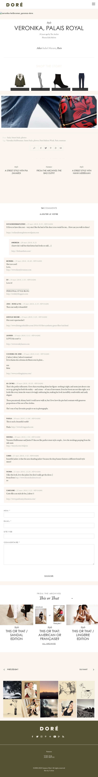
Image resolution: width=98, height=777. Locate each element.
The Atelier (54, 34)
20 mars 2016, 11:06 (22, 419)
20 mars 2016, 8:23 (29, 243)
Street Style (16, 138)
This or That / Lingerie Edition (83, 635)
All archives (49, 644)
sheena (9, 437)
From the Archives (49, 593)
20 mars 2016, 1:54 (22, 437)
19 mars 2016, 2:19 (31, 304)
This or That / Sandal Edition (17, 635)
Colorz (51, 771)
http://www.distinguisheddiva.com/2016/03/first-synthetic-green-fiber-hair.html (37, 326)
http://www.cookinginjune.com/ (19, 374)
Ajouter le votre (49, 214)
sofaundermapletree (15, 224)
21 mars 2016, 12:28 (22, 472)
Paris (56, 141)
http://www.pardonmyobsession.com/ (21, 499)
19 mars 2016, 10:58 (24, 384)
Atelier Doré (14, 4)
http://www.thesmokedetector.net (28, 478)
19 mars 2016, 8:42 (31, 354)
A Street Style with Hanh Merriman (81, 171)
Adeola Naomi (13, 317)
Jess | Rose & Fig (13, 304)
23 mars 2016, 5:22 (24, 491)
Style (9, 138)
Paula (9, 418)
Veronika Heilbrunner (14, 141)
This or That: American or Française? (49, 635)
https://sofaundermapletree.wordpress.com (22, 233)
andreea (15, 243)
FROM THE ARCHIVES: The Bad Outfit (49, 171)
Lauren (9, 335)
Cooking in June (14, 354)
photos (23, 138)
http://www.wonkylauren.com (17, 344)
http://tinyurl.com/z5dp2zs (17, 446)
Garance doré (49, 728)
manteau (62, 141)
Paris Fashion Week (47, 141)
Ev (7, 280)
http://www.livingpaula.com (22, 427)
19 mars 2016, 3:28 (29, 317)
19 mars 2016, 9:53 (35, 224)
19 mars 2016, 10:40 (23, 261)
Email (7, 521)
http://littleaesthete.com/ (21, 251)
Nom (7, 511)
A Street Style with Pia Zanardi (16, 171)
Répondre (48, 224)
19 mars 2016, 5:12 (22, 336)
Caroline (10, 490)
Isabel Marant (49, 48)
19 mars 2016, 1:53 (18, 280)
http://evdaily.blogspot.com (17, 294)
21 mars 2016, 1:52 (21, 456)
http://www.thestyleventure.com (18, 270)
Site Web (8, 532)
